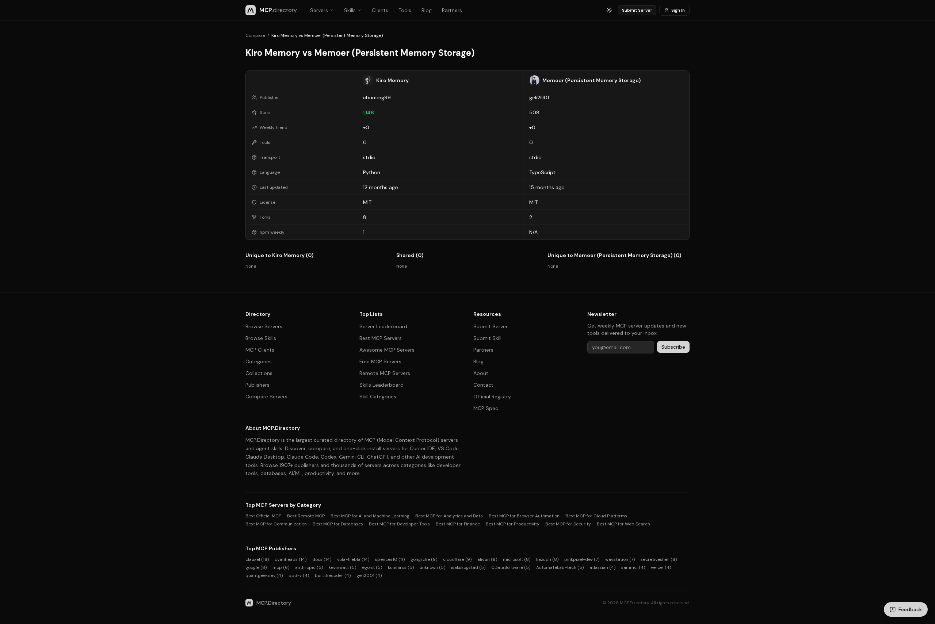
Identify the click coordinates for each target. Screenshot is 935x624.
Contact (483, 385)
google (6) (256, 567)
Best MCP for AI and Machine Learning (370, 516)
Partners (452, 10)
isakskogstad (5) (468, 567)
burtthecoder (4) (333, 575)
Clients (380, 10)
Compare (255, 35)
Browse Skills (260, 338)
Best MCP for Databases (338, 524)
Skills (350, 10)
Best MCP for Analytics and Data (449, 516)
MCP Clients (259, 350)
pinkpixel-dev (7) (581, 559)
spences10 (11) (390, 559)
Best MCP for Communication (276, 524)
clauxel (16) (257, 559)
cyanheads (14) (290, 559)
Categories (258, 361)
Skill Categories (377, 396)
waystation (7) (620, 559)
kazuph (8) (547, 559)
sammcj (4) (633, 567)
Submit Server (637, 10)
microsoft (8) (516, 559)
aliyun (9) (487, 559)
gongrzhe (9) (424, 559)
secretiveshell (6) (659, 559)
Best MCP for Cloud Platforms (596, 516)
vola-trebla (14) (353, 559)
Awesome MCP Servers (387, 350)
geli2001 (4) (369, 575)
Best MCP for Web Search (623, 524)
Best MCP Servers (380, 338)
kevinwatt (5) (342, 567)
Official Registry (492, 396)
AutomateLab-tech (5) (560, 567)
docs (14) (321, 559)
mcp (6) (280, 567)
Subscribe (673, 347)
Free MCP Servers (380, 361)
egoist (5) (372, 567)
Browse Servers (263, 326)
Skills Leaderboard (381, 385)
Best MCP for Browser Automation (524, 516)
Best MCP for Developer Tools (399, 524)
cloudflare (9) (457, 559)
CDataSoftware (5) (510, 567)
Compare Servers (266, 396)
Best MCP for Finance (458, 524)
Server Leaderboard (383, 326)
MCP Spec (485, 408)
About (480, 373)
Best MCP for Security (568, 524)
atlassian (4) (602, 567)
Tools (404, 10)
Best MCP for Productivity (512, 524)
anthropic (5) (309, 567)
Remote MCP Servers (384, 373)
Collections (258, 373)
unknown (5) (432, 567)
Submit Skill (487, 338)
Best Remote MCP (306, 516)
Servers (319, 10)
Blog (426, 10)
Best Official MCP (263, 516)
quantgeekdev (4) (264, 575)
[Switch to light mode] (609, 10)
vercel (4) (661, 567)
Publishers (257, 385)
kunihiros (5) (401, 567)
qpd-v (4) (299, 575)
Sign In (678, 10)
